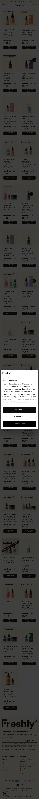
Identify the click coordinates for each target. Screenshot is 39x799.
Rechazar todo (19, 424)
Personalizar (18, 417)
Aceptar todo (19, 410)
